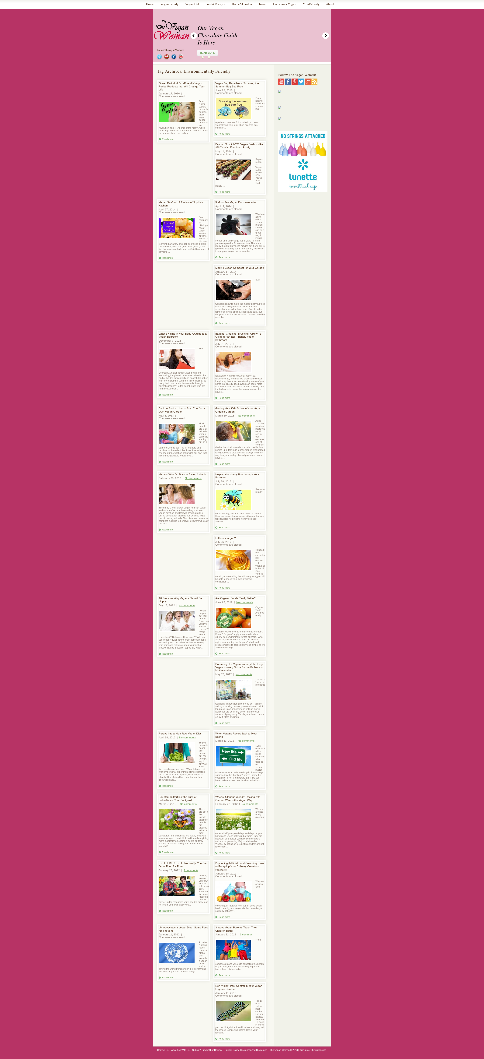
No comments (246, 415)
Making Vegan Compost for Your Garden (239, 267)
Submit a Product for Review (207, 1050)
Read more (168, 139)
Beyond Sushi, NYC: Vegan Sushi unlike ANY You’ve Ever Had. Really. (239, 146)
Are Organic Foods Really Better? (235, 598)
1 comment (246, 934)
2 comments (191, 870)
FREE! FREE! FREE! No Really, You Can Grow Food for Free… (183, 865)
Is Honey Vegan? (225, 538)
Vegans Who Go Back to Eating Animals (182, 474)
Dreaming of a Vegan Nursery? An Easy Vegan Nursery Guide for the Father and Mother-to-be (239, 667)
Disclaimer (304, 1050)
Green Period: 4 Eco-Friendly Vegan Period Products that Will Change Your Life (182, 86)
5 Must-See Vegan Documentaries (235, 202)
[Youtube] (281, 83)
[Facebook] (288, 83)
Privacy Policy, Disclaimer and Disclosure (246, 1050)
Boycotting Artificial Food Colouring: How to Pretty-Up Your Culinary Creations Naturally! (239, 866)
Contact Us (162, 1050)
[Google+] (308, 83)
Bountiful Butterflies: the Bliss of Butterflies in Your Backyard (177, 798)
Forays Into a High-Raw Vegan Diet (180, 733)
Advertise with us (180, 1050)
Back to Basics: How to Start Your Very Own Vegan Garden (182, 410)
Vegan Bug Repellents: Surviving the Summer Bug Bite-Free (237, 85)
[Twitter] (301, 83)
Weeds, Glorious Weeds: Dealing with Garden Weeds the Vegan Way (237, 798)
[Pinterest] (295, 83)
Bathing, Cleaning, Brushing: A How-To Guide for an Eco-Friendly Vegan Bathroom (238, 337)
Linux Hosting (319, 1050)
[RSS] (314, 83)
